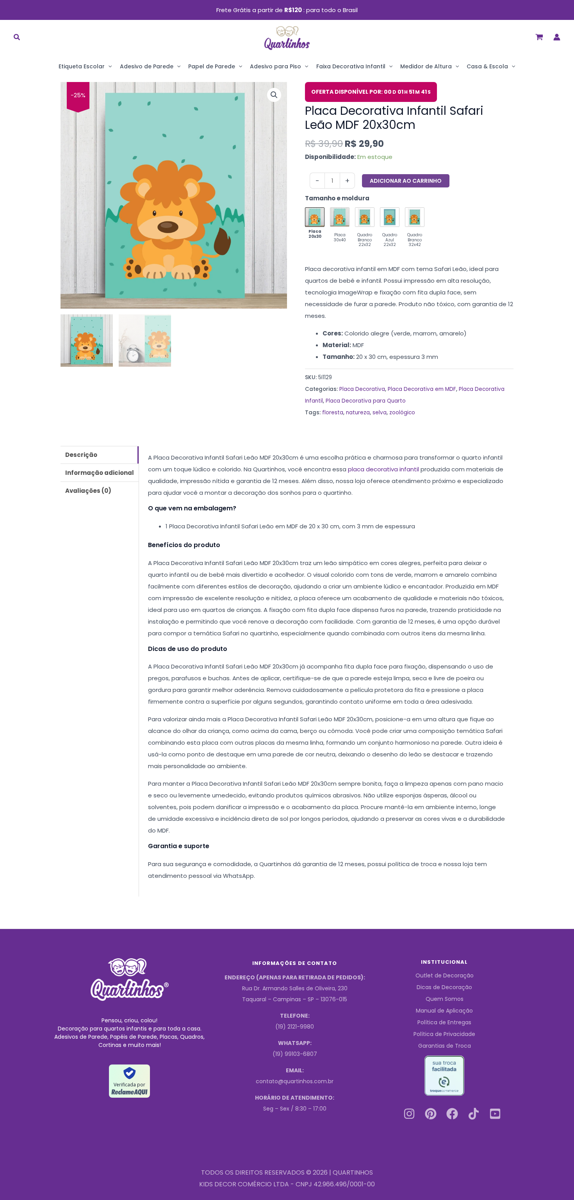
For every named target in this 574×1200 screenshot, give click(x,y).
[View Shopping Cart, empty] (539, 37)
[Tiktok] (474, 1114)
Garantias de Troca (444, 1046)
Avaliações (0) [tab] (88, 491)
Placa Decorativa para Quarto (366, 401)
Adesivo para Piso (275, 66)
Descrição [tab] (81, 455)
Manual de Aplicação (444, 1011)
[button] (17, 38)
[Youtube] (495, 1114)
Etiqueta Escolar (82, 66)
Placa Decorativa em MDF (422, 389)
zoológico (402, 412)
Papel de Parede (211, 66)
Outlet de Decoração (444, 975)
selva (380, 412)
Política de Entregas (444, 1022)
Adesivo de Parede (146, 66)
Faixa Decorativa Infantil (350, 66)
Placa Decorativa (362, 389)
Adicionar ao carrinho (406, 181)
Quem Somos (444, 999)
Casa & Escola (487, 66)
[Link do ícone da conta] (556, 37)
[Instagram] (409, 1114)
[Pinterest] (431, 1114)
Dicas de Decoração (444, 987)
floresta (332, 412)
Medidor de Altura (426, 66)
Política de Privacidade (444, 1034)
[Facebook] (452, 1114)
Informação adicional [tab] (99, 473)
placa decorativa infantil (383, 469)
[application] (108, 66)
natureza (358, 412)
